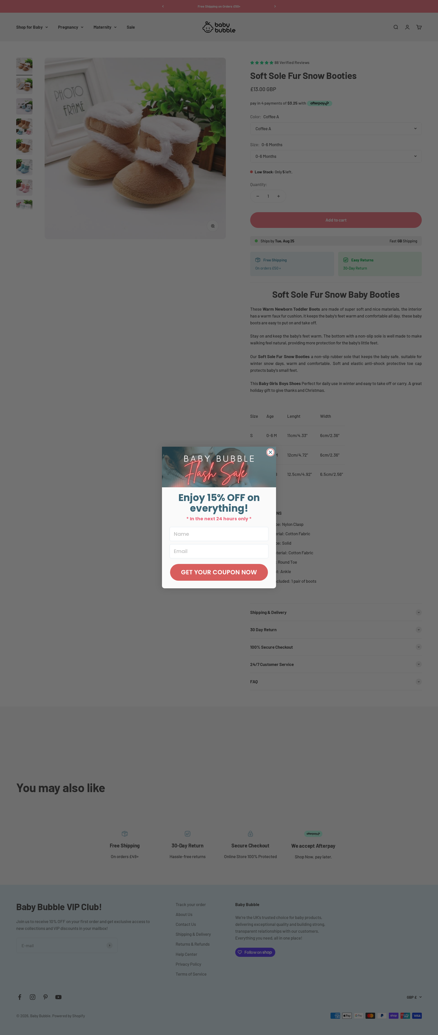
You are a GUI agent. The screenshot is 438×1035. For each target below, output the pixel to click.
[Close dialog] (270, 452)
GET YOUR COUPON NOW (219, 572)
